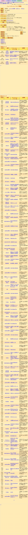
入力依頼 (8, 2)
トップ (11, 3)
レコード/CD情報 (12, 8)
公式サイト (18, 8)
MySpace (22, 8)
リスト (5, 2)
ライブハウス (17, 2)
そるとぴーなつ (10, 20)
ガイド (3, 2)
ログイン (27, 4)
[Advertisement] (14, 80)
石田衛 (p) (3, 40)
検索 (1, 2)
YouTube (7, 3)
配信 (5, 3)
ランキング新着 (12, 2)
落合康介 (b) (3, 42)
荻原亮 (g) (3, 39)
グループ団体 (2, 3)
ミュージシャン (21, 2)
